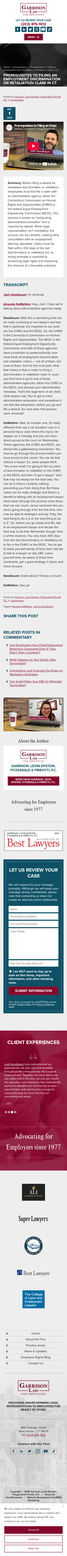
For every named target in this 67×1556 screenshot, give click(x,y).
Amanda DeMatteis (16, 304)
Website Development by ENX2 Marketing (44, 1499)
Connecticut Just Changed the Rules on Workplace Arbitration (36, 672)
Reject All (33, 1548)
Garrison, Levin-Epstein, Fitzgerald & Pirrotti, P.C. (32, 98)
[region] (33, 1529)
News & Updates (35, 1351)
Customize (33, 1539)
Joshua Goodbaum (43, 606)
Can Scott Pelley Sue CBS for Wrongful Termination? (35, 683)
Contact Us (35, 1363)
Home (6, 67)
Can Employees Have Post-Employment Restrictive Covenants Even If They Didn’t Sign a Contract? (36, 649)
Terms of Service (45, 1004)
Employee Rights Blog (35, 1357)
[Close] (63, 1506)
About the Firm (36, 1339)
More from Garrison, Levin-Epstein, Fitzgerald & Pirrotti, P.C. (33, 781)
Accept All (33, 1530)
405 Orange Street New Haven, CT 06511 (33, 1429)
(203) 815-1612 (33, 24)
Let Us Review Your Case (33, 20)
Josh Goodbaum (14, 294)
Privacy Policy (24, 1004)
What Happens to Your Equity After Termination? (32, 661)
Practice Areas (35, 1345)
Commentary (19, 67)
